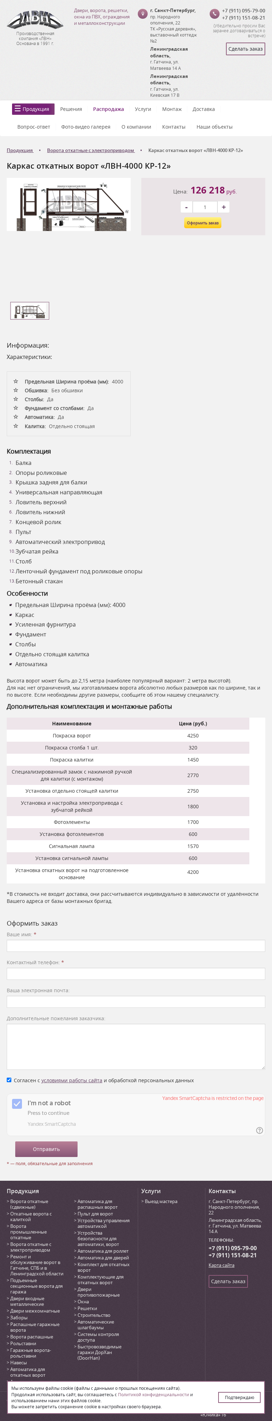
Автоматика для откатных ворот (27, 1372)
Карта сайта (221, 1265)
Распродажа (108, 109)
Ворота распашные (31, 1336)
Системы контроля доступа (98, 1337)
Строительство (94, 1315)
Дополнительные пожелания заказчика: (56, 1018)
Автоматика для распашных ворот (98, 1204)
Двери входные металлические (27, 1301)
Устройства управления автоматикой (104, 1223)
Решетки (87, 1308)
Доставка (204, 109)
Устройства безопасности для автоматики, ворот (98, 1238)
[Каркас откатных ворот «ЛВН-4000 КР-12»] (69, 204)
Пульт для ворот (95, 1214)
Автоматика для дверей (103, 1257)
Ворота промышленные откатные (28, 1232)
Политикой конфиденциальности (153, 1394)
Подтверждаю (239, 1397)
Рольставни (23, 1343)
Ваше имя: (21, 934)
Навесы (18, 1362)
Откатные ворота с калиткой (31, 1217)
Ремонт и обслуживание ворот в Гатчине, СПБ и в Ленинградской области (36, 1265)
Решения (71, 109)
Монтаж (172, 109)
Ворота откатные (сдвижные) (29, 1204)
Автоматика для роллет (103, 1251)
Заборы (19, 1317)
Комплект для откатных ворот (104, 1267)
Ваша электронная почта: (38, 990)
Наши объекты (215, 126)
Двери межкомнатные (35, 1311)
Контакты (174, 126)
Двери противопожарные (99, 1292)
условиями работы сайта (71, 1080)
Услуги (143, 109)
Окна (83, 1301)
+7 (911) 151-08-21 (243, 17)
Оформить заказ (203, 222)
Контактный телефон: (35, 962)
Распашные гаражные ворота (35, 1327)
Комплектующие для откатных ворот (101, 1280)
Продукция (36, 109)
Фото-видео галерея (85, 126)
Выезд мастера (161, 1201)
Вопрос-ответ (33, 126)
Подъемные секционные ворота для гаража (36, 1286)
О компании (136, 126)
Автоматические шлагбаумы (96, 1325)
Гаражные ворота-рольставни (30, 1353)
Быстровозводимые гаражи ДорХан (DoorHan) (99, 1352)
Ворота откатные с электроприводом (30, 1247)
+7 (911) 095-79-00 (243, 10)
